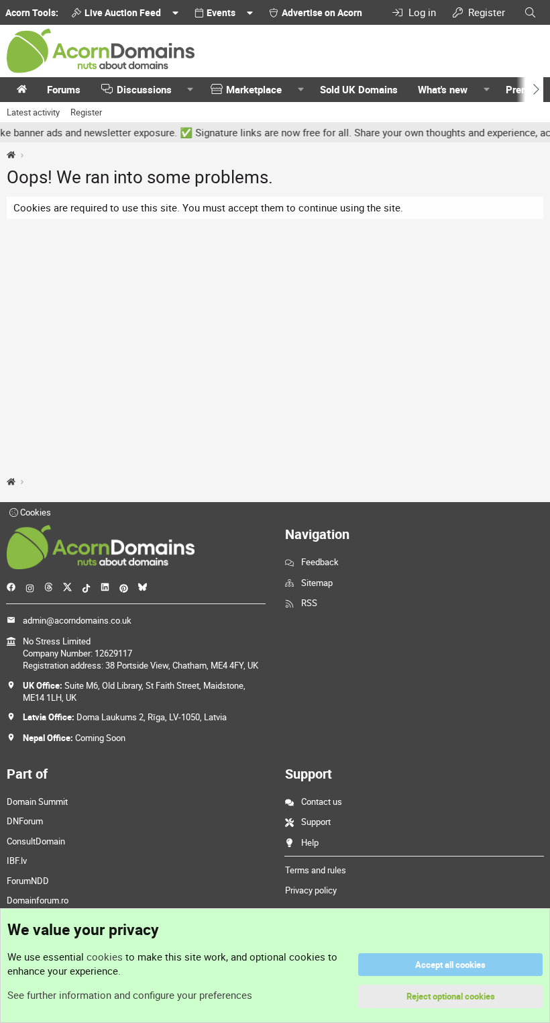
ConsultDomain (36, 841)
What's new (443, 89)
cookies (105, 956)
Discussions (144, 89)
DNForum (25, 821)
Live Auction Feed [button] (123, 12)
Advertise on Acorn (322, 12)
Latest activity (33, 112)
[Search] (530, 12)
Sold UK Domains (359, 89)
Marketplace (254, 89)
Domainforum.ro (37, 900)
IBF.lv (17, 861)
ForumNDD (28, 881)
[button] (190, 89)
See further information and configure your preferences (129, 995)
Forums (63, 89)
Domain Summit (37, 801)
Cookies (34, 512)
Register (86, 112)
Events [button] (221, 12)
